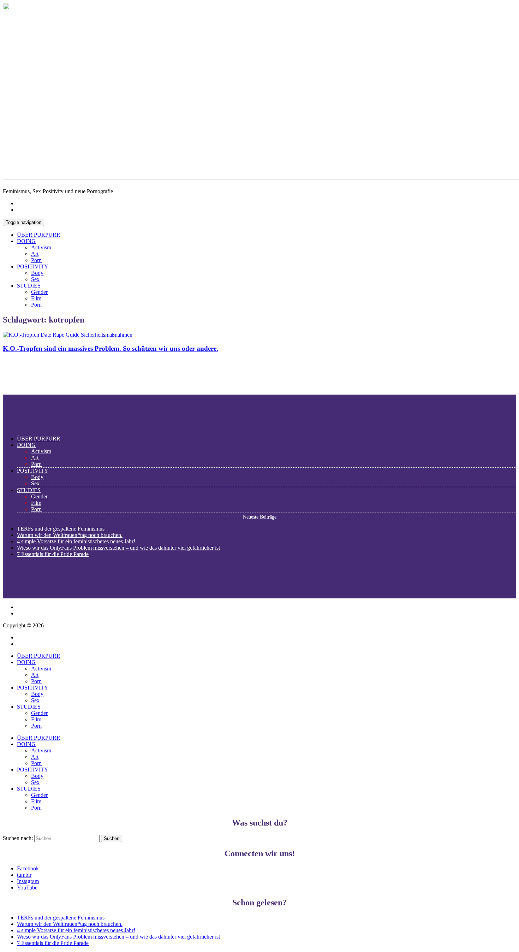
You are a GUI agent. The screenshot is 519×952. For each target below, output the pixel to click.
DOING (26, 241)
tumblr (24, 875)
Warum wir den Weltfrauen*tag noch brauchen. (70, 535)
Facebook (28, 868)
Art (34, 254)
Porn (36, 260)
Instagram (28, 881)
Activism (41, 247)
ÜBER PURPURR (38, 235)
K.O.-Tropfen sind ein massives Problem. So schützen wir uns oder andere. (110, 348)
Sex (35, 279)
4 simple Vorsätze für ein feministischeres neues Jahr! (76, 541)
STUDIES (29, 286)
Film (36, 298)
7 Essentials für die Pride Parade (53, 554)
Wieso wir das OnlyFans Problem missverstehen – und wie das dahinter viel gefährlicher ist (118, 548)
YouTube (27, 888)
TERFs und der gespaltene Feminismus (61, 529)
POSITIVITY (32, 267)
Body (37, 273)
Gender (39, 292)
